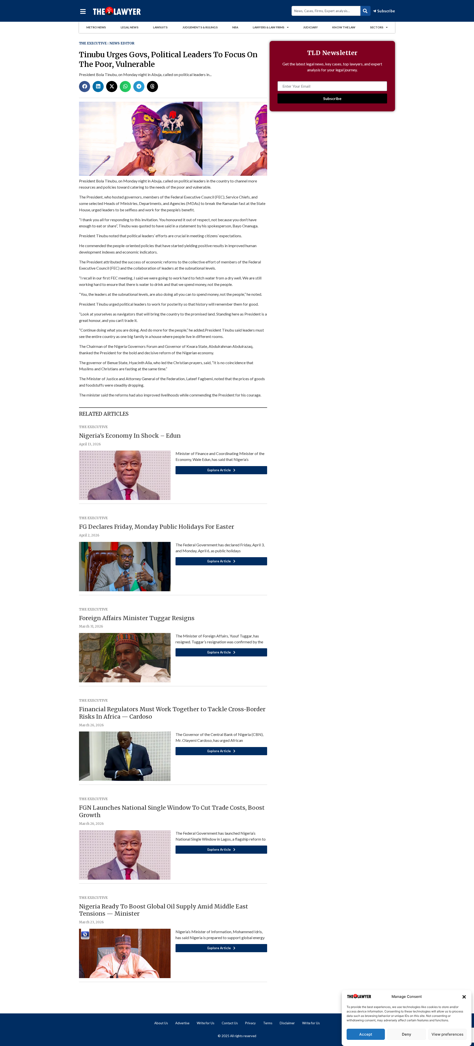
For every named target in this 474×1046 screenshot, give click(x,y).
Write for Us (205, 1023)
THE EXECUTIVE (93, 43)
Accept (365, 1034)
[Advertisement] (332, 158)
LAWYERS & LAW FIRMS (268, 27)
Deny (406, 1034)
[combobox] (326, 11)
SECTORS (377, 27)
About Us (161, 1023)
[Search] (365, 11)
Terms (267, 1023)
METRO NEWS (96, 27)
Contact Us (230, 1023)
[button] (464, 996)
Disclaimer (287, 1023)
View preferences (447, 1034)
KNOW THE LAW (343, 27)
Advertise (182, 1023)
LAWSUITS (160, 27)
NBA (235, 27)
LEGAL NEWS (129, 27)
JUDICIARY (310, 27)
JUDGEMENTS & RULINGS (200, 27)
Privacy (250, 1023)
